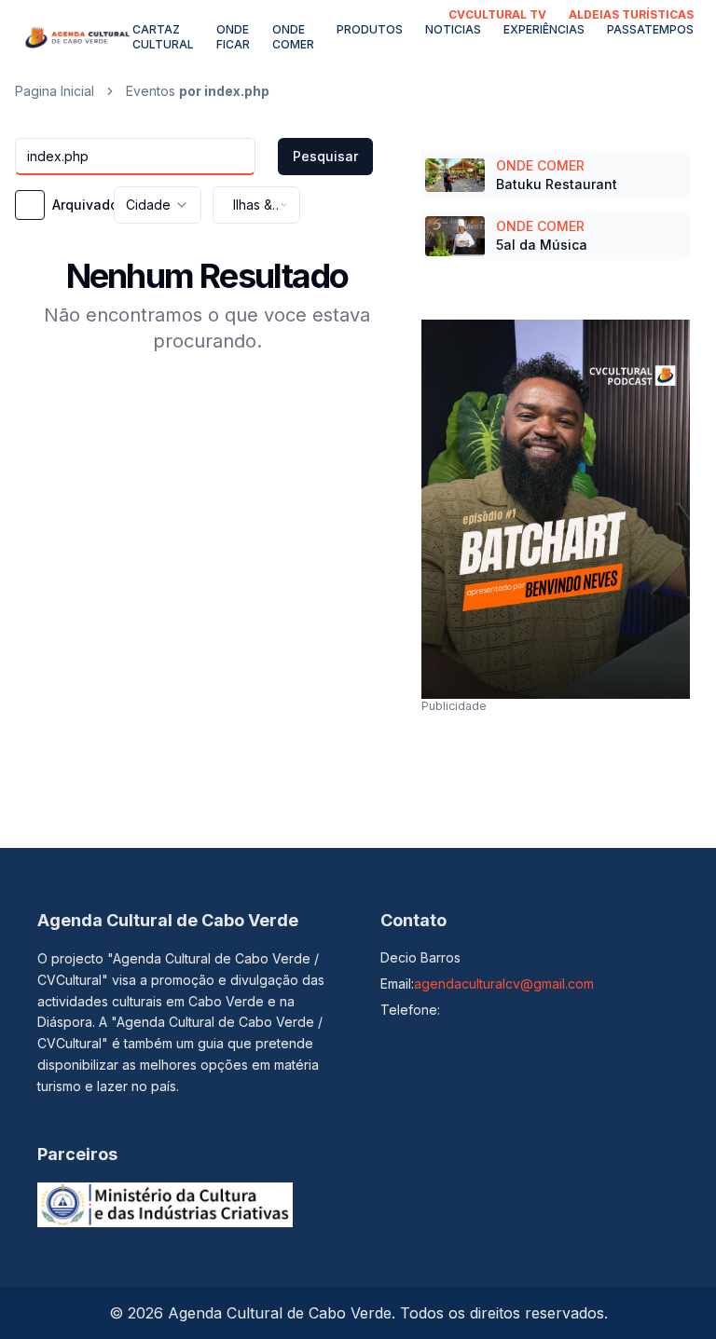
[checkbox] (30, 205)
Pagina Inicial (54, 91)
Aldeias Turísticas (631, 14)
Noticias (453, 29)
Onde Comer (293, 36)
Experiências (544, 29)
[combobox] (157, 205)
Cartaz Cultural (163, 36)
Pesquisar (325, 156)
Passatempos (650, 29)
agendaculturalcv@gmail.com (504, 983)
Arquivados (89, 205)
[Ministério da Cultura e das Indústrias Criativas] (165, 1204)
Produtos (370, 29)
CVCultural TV (497, 14)
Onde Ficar (233, 36)
